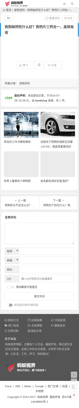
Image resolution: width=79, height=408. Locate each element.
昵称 (12, 251)
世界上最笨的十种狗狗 (17, 180)
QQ (9, 278)
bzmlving (41, 100)
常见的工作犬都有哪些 (17, 141)
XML (18, 386)
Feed (8, 386)
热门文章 (53, 386)
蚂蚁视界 (42, 396)
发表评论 (54, 18)
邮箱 (12, 260)
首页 (8, 9)
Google (39, 386)
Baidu (27, 386)
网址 (9, 269)
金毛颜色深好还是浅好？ (55, 180)
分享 (54, 65)
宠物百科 (19, 9)
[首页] (74, 375)
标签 (65, 386)
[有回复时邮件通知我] (9, 305)
